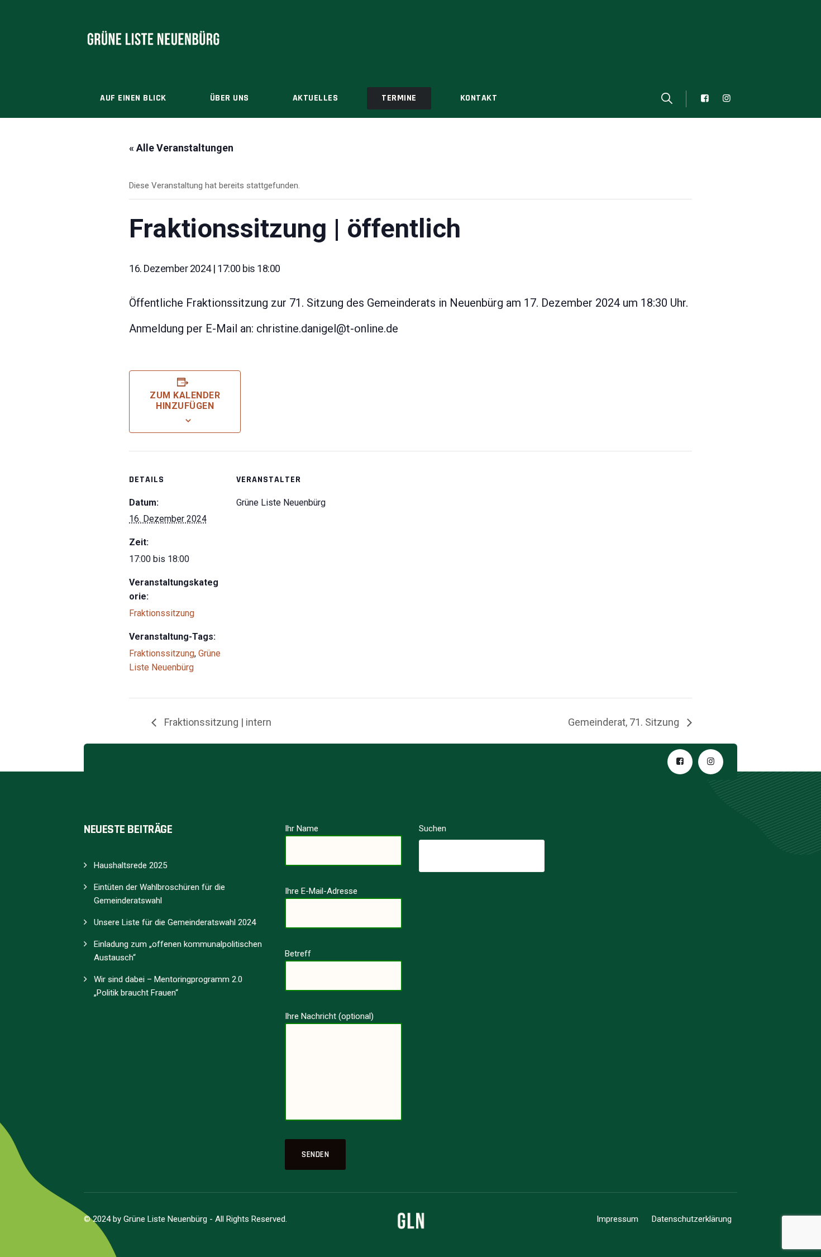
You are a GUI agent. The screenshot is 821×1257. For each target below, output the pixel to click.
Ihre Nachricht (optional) (329, 1016)
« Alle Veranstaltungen (181, 148)
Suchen (432, 828)
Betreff (298, 954)
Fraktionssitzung (161, 613)
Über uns (229, 98)
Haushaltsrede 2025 (130, 865)
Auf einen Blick (133, 98)
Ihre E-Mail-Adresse (321, 891)
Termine (399, 98)
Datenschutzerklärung (692, 1219)
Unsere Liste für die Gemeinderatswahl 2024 (175, 922)
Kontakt (479, 98)
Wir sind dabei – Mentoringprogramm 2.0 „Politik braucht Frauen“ (168, 986)
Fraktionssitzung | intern (216, 722)
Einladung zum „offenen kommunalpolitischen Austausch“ (178, 951)
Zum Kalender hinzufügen (185, 400)
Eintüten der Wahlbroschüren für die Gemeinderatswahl (159, 894)
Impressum (617, 1219)
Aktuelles (315, 98)
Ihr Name (301, 828)
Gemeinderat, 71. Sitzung (624, 722)
